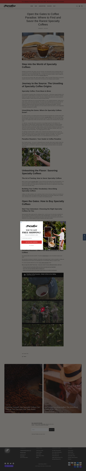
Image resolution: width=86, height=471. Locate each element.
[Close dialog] (21, 222)
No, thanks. (31, 245)
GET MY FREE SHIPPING (32, 242)
